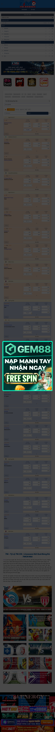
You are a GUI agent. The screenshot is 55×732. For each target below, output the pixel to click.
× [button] (50, 343)
